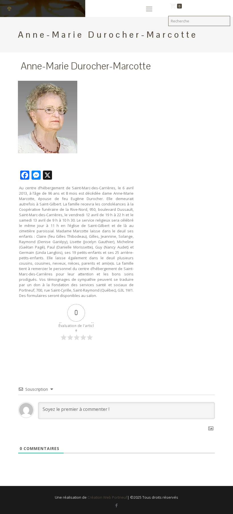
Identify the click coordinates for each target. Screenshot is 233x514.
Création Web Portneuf (107, 497)
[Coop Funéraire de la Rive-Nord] (11, 8)
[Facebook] (116, 505)
